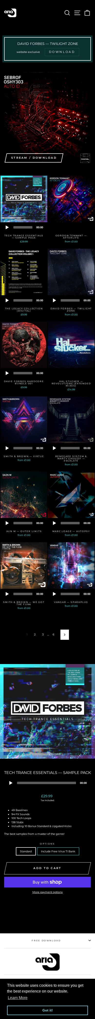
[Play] (7, 227)
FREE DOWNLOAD (46, 940)
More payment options (47, 892)
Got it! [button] (47, 1010)
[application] (23, 227)
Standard (26, 851)
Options (47, 843)
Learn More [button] (18, 998)
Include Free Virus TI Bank (58, 851)
